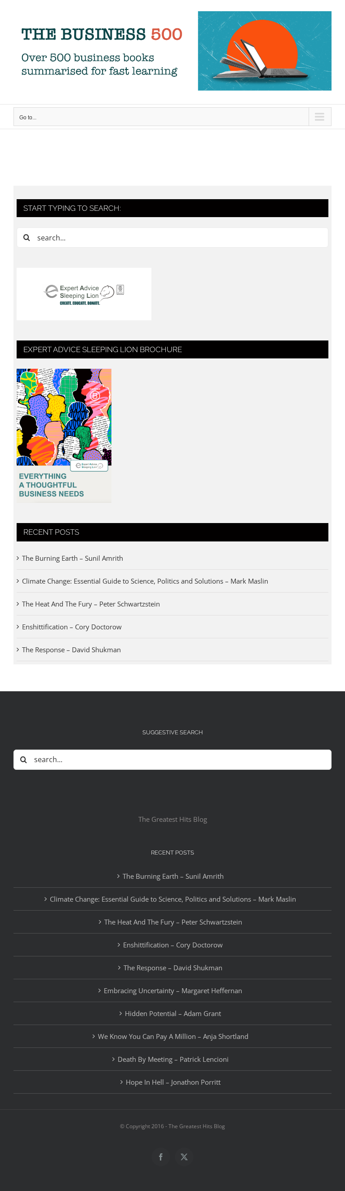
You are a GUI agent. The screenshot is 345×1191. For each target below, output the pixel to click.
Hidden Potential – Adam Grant (173, 1013)
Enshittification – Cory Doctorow (72, 626)
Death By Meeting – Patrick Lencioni (173, 1059)
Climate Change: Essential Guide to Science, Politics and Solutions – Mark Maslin (145, 580)
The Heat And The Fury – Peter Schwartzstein (91, 603)
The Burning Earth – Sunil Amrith (72, 558)
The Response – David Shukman (71, 649)
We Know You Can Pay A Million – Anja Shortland (173, 1036)
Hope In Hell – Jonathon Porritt (173, 1082)
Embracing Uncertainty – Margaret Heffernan (173, 990)
